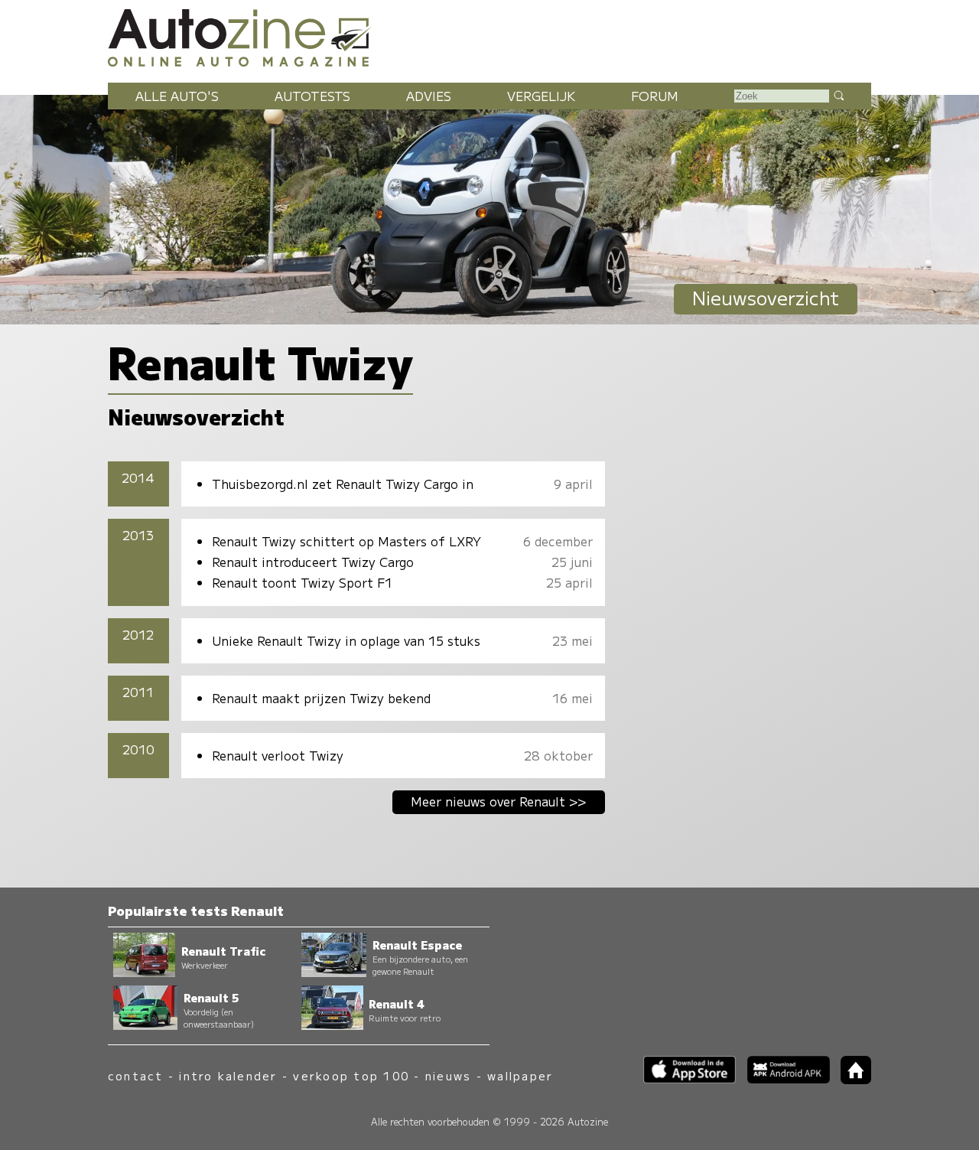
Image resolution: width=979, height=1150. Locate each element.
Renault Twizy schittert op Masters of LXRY (346, 541)
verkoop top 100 (351, 1075)
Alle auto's (177, 95)
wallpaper (520, 1075)
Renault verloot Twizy (277, 755)
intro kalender (228, 1075)
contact (136, 1075)
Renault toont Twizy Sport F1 (302, 582)
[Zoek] (838, 95)
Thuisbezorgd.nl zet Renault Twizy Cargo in (342, 483)
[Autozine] (489, 35)
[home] (850, 1079)
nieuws (448, 1075)
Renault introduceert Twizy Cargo (313, 561)
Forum (654, 95)
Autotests (312, 95)
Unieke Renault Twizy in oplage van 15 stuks (346, 640)
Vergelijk (541, 95)
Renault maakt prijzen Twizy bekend (321, 698)
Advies (428, 95)
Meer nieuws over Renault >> (499, 801)
